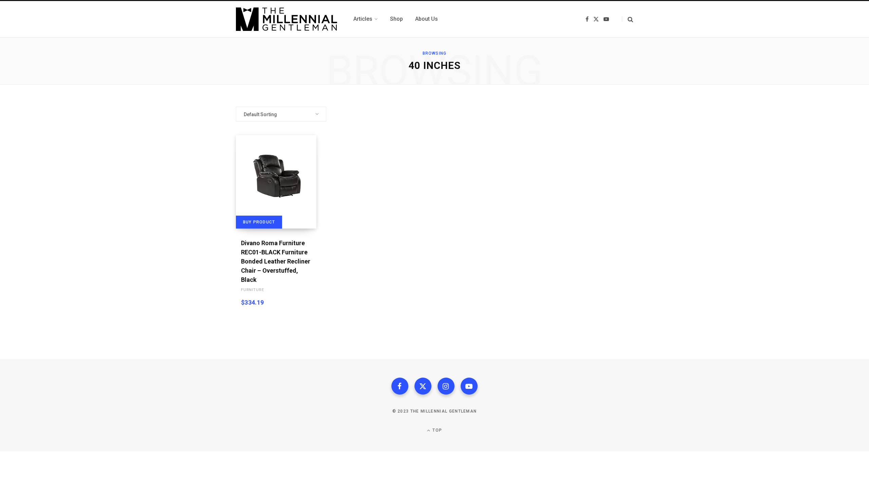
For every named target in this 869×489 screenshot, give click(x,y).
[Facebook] (399, 386)
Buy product (259, 222)
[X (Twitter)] (422, 386)
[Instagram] (446, 386)
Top (436, 430)
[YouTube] (469, 386)
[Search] (627, 19)
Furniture (252, 290)
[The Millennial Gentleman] (286, 19)
